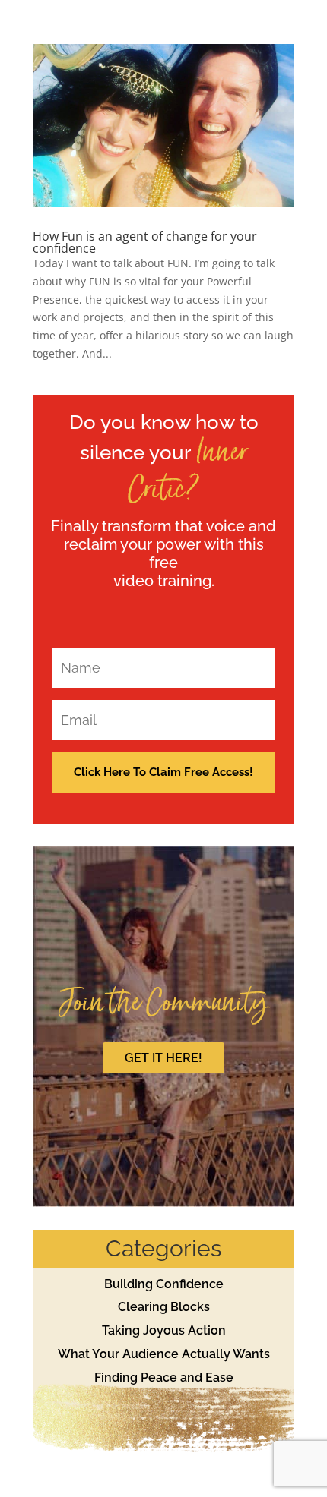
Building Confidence (164, 1284)
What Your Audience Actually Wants (164, 1354)
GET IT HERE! (163, 1058)
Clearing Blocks (164, 1307)
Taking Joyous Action (164, 1330)
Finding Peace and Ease (163, 1377)
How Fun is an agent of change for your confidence (145, 242)
